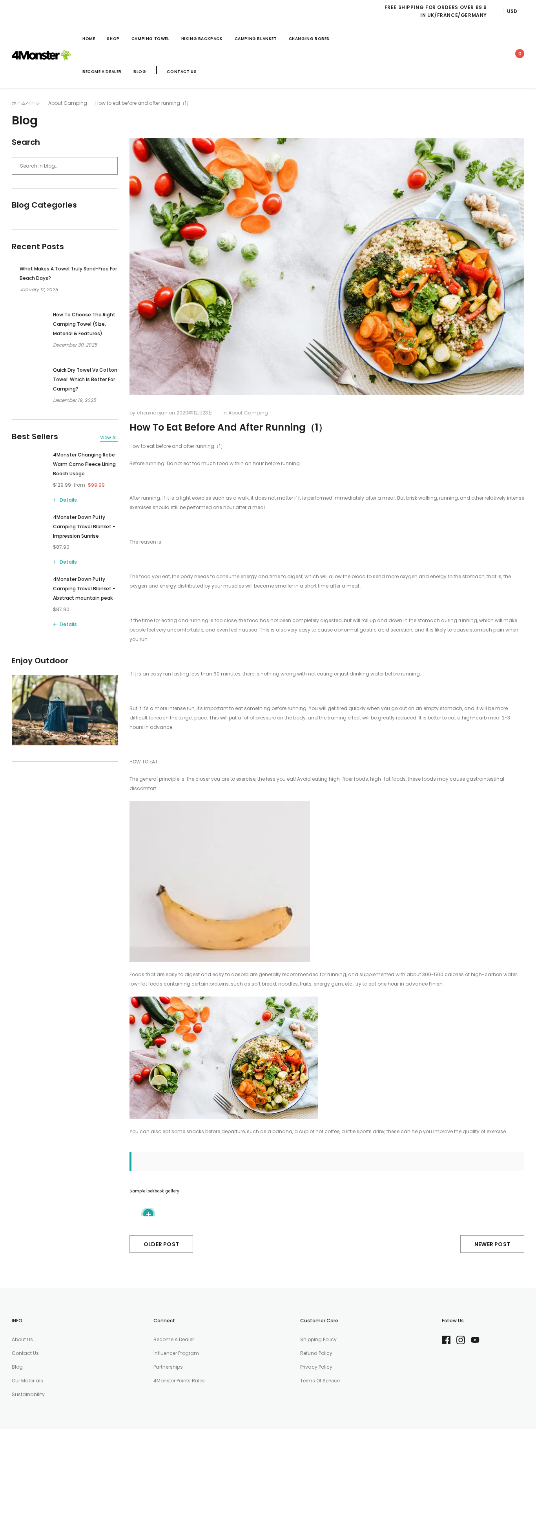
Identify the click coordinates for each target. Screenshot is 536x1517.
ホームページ (26, 103)
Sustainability (28, 1394)
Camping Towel (150, 39)
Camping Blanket (256, 39)
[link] (446, 55)
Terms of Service (320, 1380)
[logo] (41, 55)
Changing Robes (309, 39)
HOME (88, 39)
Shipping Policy (318, 1339)
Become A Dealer (102, 72)
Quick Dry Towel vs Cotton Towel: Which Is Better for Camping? (85, 379)
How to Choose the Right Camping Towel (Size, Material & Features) (84, 324)
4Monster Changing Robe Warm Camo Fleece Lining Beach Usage (84, 464)
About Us (22, 1339)
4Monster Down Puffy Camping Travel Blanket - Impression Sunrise (84, 526)
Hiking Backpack (202, 39)
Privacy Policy (316, 1367)
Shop (113, 39)
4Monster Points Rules (179, 1380)
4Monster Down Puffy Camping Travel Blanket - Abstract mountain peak (84, 588)
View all (109, 437)
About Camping (67, 103)
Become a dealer (173, 1339)
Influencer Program (176, 1353)
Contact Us (182, 72)
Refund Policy (316, 1353)
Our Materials (27, 1380)
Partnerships (168, 1367)
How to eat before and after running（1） (228, 427)
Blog (139, 72)
